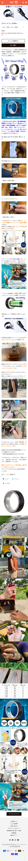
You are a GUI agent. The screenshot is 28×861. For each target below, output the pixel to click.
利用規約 (14, 833)
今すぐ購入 (13, 45)
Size (4, 27)
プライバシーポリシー (14, 828)
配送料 (6, 33)
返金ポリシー (14, 835)
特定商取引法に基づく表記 (14, 830)
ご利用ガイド (14, 821)
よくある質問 (14, 823)
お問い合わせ (14, 826)
